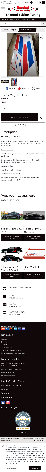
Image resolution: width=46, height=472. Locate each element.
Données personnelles (8, 375)
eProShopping (5, 440)
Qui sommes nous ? (8, 347)
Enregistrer (25, 88)
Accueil (5, 30)
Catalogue (5, 342)
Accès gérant (39, 440)
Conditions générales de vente (11, 350)
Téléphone (6, 393)
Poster (37, 88)
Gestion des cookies (7, 372)
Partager (11, 88)
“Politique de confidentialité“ (29, 461)
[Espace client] (31, 2)
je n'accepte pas (11, 468)
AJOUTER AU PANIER (19, 117)
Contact (26, 2)
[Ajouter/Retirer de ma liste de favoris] (42, 117)
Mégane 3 (14, 30)
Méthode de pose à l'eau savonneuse (13, 353)
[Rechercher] (43, 23)
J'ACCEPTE (35, 468)
